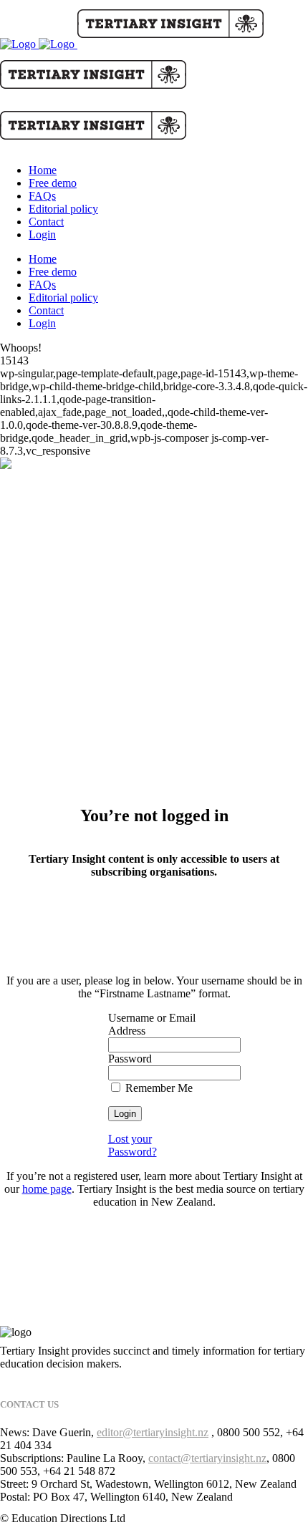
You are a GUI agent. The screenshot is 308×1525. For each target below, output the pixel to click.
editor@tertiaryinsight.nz (152, 1432)
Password (130, 1058)
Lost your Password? (132, 1145)
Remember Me (157, 1088)
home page (47, 1189)
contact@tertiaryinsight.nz (207, 1458)
